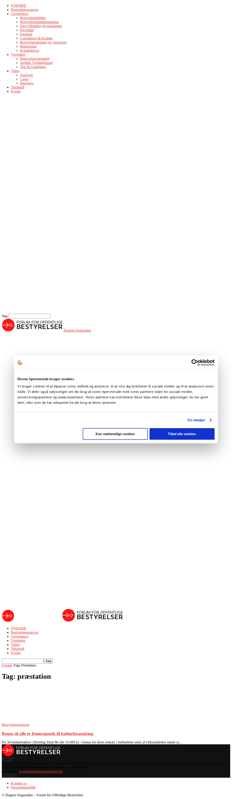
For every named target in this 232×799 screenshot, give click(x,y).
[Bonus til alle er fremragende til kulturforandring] (38, 721)
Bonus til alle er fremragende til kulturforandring (47, 733)
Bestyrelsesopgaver (25, 10)
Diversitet (27, 30)
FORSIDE (18, 5)
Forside (7, 665)
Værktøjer (18, 54)
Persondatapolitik (23, 787)
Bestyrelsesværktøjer (35, 59)
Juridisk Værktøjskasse (36, 63)
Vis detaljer (196, 420)
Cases (24, 79)
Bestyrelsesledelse (33, 18)
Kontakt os (19, 783)
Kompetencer (29, 50)
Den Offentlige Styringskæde (41, 26)
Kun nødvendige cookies (115, 434)
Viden (15, 71)
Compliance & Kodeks (36, 38)
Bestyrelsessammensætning (39, 22)
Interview (27, 83)
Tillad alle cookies (182, 434)
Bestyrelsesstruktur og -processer (43, 42)
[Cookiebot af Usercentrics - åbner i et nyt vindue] (195, 362)
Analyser (26, 75)
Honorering (28, 46)
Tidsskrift (17, 87)
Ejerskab (26, 34)
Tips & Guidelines (33, 67)
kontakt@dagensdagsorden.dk (41, 771)
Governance (19, 14)
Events (16, 91)
